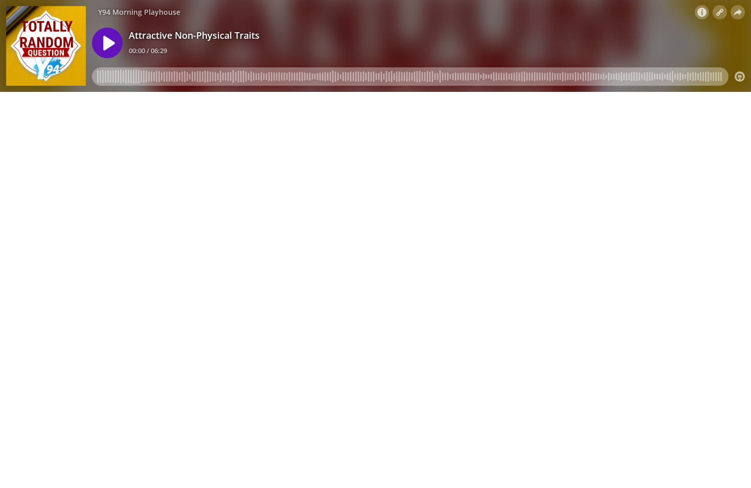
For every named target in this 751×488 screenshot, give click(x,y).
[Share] (738, 12)
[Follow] (720, 12)
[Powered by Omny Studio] (740, 76)
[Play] (107, 43)
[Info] (702, 12)
